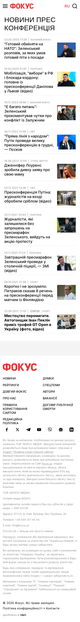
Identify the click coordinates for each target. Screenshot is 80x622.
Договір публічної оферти (58, 407)
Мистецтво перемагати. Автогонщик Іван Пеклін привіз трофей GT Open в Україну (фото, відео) (27, 322)
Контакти (53, 608)
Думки (48, 378)
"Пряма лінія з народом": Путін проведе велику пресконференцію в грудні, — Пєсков (29, 143)
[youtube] (39, 429)
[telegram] (28, 429)
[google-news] (60, 429)
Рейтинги (11, 385)
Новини (9, 378)
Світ (32, 131)
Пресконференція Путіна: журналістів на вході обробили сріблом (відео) (28, 196)
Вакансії (50, 398)
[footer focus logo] (20, 367)
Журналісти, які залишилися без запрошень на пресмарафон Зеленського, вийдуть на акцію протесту (27, 230)
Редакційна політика (12, 421)
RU (67, 6)
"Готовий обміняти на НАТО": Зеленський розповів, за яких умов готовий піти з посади (24, 51)
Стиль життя (39, 161)
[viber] (49, 429)
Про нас (9, 398)
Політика (36, 69)
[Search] (75, 6)
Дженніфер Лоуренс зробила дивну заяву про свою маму (27, 169)
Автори (49, 391)
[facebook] (6, 429)
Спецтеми (51, 385)
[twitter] (17, 429)
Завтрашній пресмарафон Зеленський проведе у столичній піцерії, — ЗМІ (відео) (28, 264)
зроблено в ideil (15, 615)
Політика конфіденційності (22, 608)
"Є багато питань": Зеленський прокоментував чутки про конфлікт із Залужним (28, 113)
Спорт (34, 282)
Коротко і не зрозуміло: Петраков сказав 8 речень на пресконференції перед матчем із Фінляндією (28, 293)
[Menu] (5, 6)
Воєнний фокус (41, 39)
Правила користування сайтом (15, 409)
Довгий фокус (15, 391)
